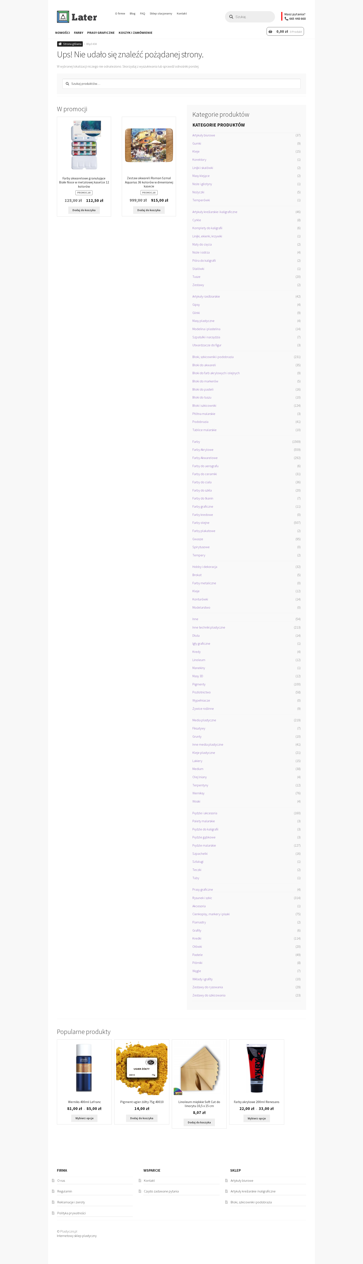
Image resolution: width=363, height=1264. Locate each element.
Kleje (196, 151)
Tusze (196, 276)
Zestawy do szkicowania (208, 995)
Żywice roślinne (203, 708)
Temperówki (201, 200)
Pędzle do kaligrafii (205, 829)
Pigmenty (198, 684)
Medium (197, 769)
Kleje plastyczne (203, 752)
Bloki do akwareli (204, 365)
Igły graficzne (201, 643)
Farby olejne (200, 522)
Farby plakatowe (203, 531)
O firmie (120, 13)
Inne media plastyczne (207, 744)
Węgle (196, 971)
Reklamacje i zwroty (71, 1202)
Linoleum (198, 660)
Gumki (196, 143)
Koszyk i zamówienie (136, 32)
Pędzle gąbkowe (204, 837)
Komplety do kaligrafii (207, 228)
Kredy (196, 652)
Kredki (196, 938)
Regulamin (64, 1191)
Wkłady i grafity (202, 979)
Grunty (196, 736)
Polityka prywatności (71, 1213)
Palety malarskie (203, 821)
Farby (78, 32)
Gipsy (196, 304)
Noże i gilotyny (202, 184)
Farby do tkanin (202, 498)
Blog (132, 13)
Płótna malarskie (203, 414)
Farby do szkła (202, 490)
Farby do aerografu (205, 466)
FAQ (142, 13)
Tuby (195, 878)
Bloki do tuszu (201, 397)
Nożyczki (198, 192)
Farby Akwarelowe (205, 458)
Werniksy (198, 793)
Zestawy (198, 285)
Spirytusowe (201, 547)
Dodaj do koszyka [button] (84, 210)
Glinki (196, 313)
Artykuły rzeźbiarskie (206, 296)
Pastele (197, 955)
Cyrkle (196, 220)
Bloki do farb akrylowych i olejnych (216, 373)
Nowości (62, 32)
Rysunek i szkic (202, 898)
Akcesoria (199, 906)
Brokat (196, 575)
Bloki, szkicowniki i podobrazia (213, 357)
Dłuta (196, 635)
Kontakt (182, 13)
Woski (196, 801)
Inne (195, 619)
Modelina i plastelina (206, 329)
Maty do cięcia (202, 244)
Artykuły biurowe (203, 135)
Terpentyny (200, 785)
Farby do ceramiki (204, 474)
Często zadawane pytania (161, 1191)
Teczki (196, 870)
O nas (61, 1180)
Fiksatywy (198, 728)
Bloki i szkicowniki (204, 405)
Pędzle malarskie (204, 845)
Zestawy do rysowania (207, 987)
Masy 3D (197, 676)
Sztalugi (197, 861)
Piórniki (197, 963)
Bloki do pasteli (202, 389)
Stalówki (198, 269)
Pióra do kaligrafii (204, 260)
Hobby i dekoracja (204, 567)
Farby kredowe (202, 514)
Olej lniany (199, 777)
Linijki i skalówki (202, 168)
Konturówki (200, 599)
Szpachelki (200, 853)
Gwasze (197, 539)
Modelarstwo (201, 607)
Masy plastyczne (203, 321)
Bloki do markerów (205, 381)
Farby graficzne (202, 506)
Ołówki (197, 946)
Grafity (196, 930)
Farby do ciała (202, 482)
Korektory (199, 159)
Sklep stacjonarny (161, 13)
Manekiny (198, 668)
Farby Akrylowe (202, 449)
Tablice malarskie (204, 430)
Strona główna (72, 44)
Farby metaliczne (204, 583)
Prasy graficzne (101, 32)
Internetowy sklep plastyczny (77, 1236)
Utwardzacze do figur (206, 345)
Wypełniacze (201, 700)
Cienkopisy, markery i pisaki (211, 914)
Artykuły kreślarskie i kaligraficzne (214, 212)
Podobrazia (200, 422)
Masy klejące (201, 176)
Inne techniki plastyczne (208, 627)
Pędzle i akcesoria (204, 813)
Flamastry (199, 922)
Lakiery (197, 761)
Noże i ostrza (201, 252)
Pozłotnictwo (201, 692)
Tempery (198, 555)
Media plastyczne (204, 720)
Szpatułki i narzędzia (206, 337)
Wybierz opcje (84, 1118)
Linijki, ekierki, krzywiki (207, 236)
